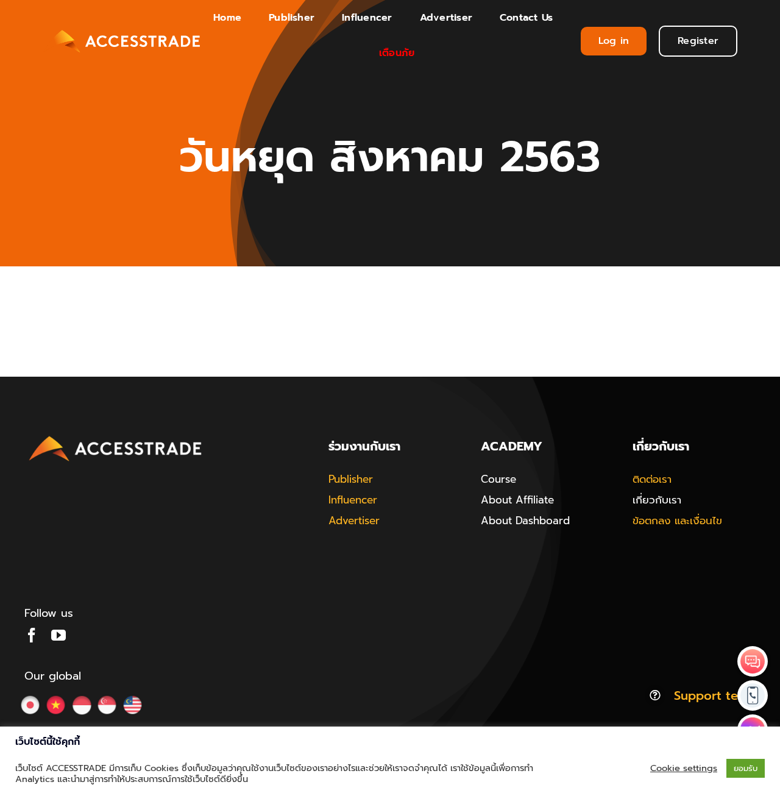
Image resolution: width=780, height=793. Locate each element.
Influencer (352, 500)
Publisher (350, 479)
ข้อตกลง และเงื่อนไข (677, 520)
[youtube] (58, 635)
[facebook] (31, 635)
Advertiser (354, 520)
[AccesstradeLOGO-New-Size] (115, 436)
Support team (715, 695)
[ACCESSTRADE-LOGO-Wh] (123, 29)
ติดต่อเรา (652, 479)
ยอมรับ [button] (745, 768)
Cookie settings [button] (683, 768)
